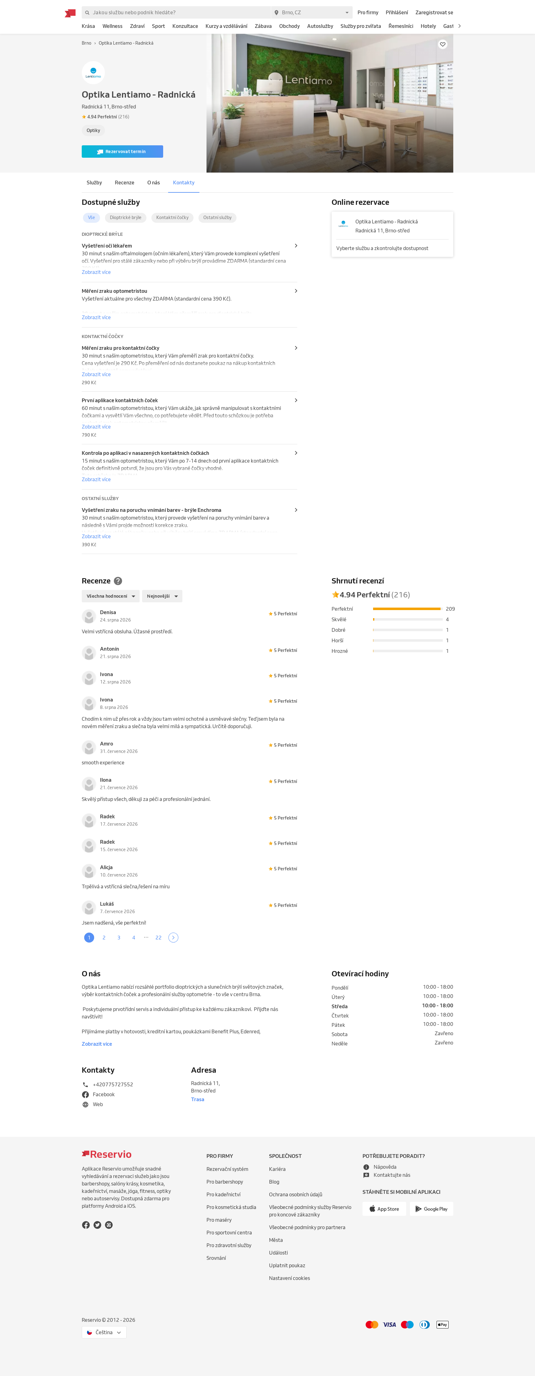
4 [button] (133, 937)
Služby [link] (94, 182)
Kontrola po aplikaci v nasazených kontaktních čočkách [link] (145, 453)
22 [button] (158, 937)
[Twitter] (97, 1224)
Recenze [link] (124, 182)
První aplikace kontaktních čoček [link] (120, 400)
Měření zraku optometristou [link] (114, 291)
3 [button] (118, 937)
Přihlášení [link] (397, 12)
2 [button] (104, 937)
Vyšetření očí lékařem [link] (107, 246)
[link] (88, 26)
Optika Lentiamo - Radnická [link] (386, 221)
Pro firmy (368, 12)
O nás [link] (153, 182)
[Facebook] (86, 1224)
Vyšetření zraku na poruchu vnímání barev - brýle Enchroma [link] (151, 510)
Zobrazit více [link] (96, 272)
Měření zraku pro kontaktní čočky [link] (120, 348)
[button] (459, 26)
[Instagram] (109, 1224)
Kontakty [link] (183, 182)
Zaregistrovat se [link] (434, 12)
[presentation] (142, 117)
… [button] (146, 936)
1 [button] (89, 937)
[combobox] (311, 12)
